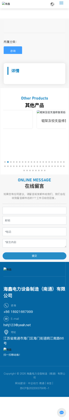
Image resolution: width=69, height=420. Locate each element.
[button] (5, 162)
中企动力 (33, 383)
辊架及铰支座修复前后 (32, 120)
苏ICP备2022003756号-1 (34, 388)
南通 (41, 383)
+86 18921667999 (18, 311)
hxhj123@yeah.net (17, 325)
